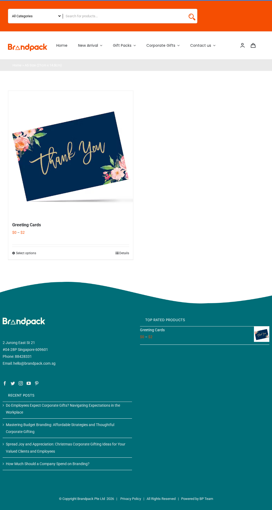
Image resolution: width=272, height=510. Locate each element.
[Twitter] (13, 383)
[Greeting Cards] (70, 153)
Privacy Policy (130, 499)
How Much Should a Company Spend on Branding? (48, 464)
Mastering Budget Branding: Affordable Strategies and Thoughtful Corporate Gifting (60, 428)
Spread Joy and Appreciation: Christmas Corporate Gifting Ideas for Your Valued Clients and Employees (65, 447)
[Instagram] (21, 383)
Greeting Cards (26, 224)
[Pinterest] (37, 383)
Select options (26, 253)
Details (124, 253)
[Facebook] (5, 383)
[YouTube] (29, 383)
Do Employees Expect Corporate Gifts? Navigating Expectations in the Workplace (63, 408)
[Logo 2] (27, 45)
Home (17, 65)
